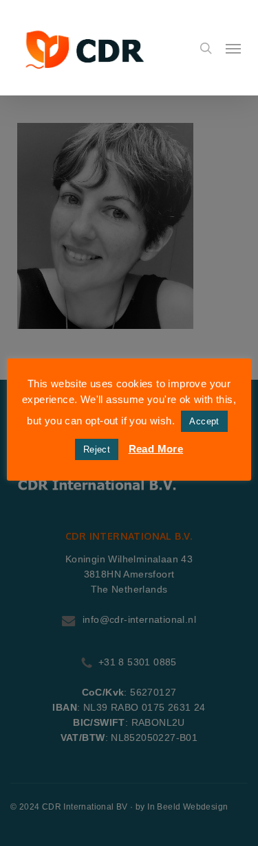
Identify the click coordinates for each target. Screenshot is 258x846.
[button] (233, 48)
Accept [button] (204, 421)
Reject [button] (96, 449)
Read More (156, 449)
